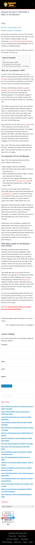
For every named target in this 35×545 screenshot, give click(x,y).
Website (3, 376)
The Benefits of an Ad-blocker (12, 64)
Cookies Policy (24, 539)
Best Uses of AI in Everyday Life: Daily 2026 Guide (15, 448)
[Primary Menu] (32, 4)
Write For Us (17, 542)
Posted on (14, 27)
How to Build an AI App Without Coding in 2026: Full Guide (16, 424)
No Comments (18, 30)
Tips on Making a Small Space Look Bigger (19, 325)
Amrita (5, 27)
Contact (25, 542)
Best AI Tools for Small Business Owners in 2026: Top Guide (17, 429)
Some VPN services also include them (21, 41)
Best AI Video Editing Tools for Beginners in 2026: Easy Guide (15, 413)
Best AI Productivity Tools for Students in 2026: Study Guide (16, 439)
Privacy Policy (12, 536)
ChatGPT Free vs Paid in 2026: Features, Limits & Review (17, 464)
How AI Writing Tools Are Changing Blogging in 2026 (16, 496)
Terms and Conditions (12, 539)
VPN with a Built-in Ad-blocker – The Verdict (16, 66)
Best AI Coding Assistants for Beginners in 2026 (17, 443)
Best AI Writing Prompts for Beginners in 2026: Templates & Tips (16, 453)
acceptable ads (6, 193)
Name (3, 361)
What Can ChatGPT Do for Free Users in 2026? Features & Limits (16, 469)
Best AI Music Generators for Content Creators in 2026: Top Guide (17, 408)
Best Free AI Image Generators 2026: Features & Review (17, 434)
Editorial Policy (22, 536)
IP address (27, 124)
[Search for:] (17, 396)
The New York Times (22, 180)
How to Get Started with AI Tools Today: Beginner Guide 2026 (17, 474)
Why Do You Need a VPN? (10, 62)
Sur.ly (10, 521)
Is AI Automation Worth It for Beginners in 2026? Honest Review (17, 480)
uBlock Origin (26, 279)
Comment (4, 344)
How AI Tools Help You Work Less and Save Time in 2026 (17, 485)
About (31, 542)
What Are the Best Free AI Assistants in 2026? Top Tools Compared (16, 490)
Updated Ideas (23, 533)
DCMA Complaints (7, 542)
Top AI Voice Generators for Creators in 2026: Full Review (16, 418)
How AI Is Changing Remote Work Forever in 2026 (15, 458)
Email (3, 369)
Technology (10, 30)
